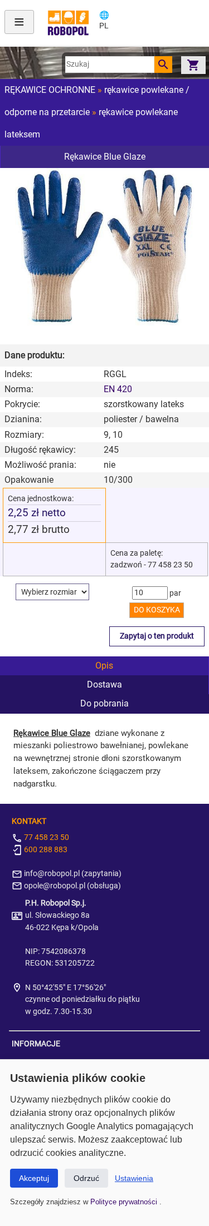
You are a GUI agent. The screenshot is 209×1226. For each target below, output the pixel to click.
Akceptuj (34, 1178)
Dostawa (104, 684)
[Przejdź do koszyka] (193, 65)
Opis (104, 665)
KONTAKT (29, 821)
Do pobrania (104, 703)
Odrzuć (86, 1178)
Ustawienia (134, 1178)
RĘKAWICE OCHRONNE (49, 90)
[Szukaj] (163, 64)
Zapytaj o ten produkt (157, 636)
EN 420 (118, 389)
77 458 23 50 (45, 837)
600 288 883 (44, 849)
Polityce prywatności (124, 1202)
